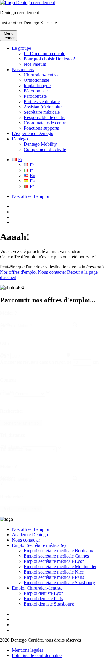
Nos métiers (23, 69)
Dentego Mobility (40, 144)
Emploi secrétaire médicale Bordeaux (58, 550)
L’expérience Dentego (32, 133)
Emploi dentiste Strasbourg (49, 603)
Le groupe (21, 48)
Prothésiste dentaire (42, 101)
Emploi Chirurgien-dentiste (37, 587)
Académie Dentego (30, 534)
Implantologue (37, 85)
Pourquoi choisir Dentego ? (49, 58)
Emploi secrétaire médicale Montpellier (60, 566)
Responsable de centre (44, 117)
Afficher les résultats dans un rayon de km (49, 362)
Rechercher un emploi (21, 423)
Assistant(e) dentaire (43, 106)
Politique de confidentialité (37, 655)
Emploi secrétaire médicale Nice (54, 571)
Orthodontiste (36, 80)
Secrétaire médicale (42, 112)
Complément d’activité (45, 149)
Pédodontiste (36, 90)
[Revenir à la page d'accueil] (27, 2)
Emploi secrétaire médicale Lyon (54, 561)
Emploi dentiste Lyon (44, 593)
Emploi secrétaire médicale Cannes (56, 555)
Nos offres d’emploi (30, 196)
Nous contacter (52, 272)
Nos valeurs (35, 64)
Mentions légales (27, 650)
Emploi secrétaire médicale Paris (54, 577)
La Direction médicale (44, 53)
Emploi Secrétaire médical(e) (39, 545)
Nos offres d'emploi (19, 272)
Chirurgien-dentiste (41, 74)
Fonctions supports (41, 128)
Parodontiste (35, 96)
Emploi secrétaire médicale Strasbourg (59, 582)
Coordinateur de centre (45, 122)
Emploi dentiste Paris (43, 598)
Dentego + (22, 138)
